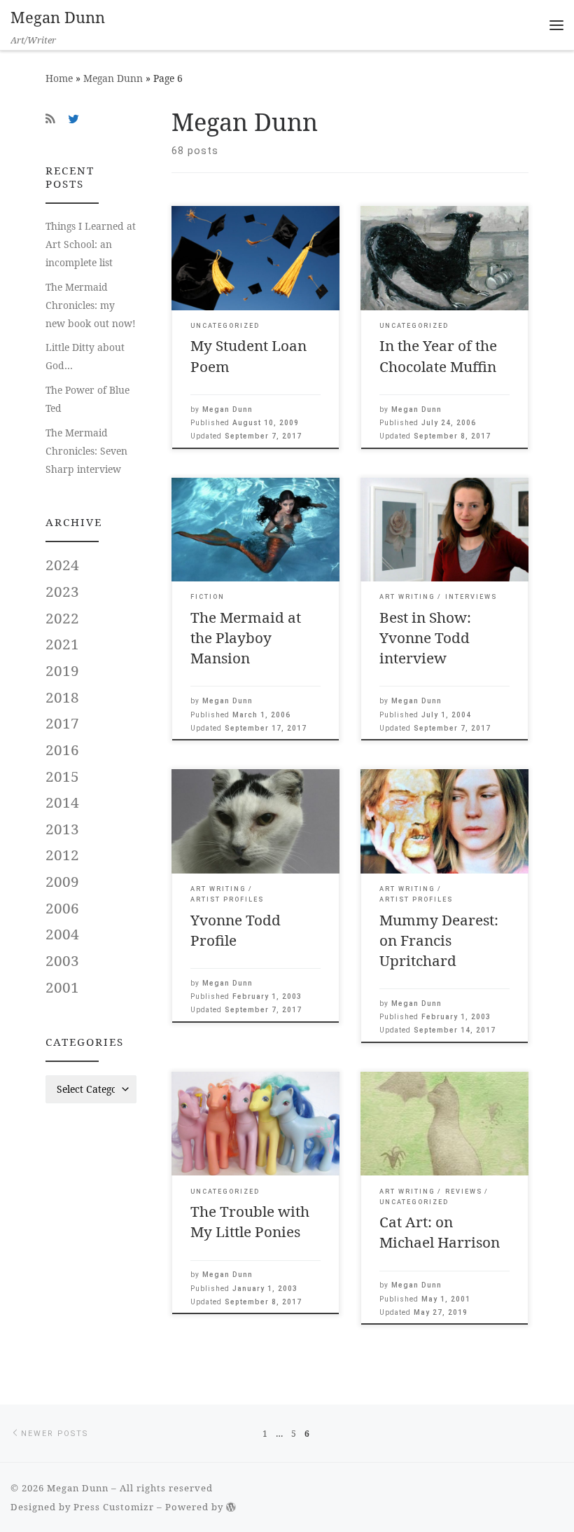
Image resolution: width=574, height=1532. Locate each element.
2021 (62, 644)
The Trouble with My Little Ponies (249, 1221)
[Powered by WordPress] (231, 1507)
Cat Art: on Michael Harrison (439, 1232)
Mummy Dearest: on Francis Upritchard (438, 940)
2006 (62, 908)
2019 (62, 670)
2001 (62, 987)
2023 (62, 591)
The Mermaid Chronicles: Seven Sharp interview (86, 451)
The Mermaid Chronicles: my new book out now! (91, 305)
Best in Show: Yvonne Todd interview (425, 637)
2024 (62, 564)
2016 (62, 749)
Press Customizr (114, 1506)
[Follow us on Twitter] (73, 118)
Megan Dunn (113, 78)
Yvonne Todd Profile (235, 930)
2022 (62, 618)
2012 (62, 855)
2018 (62, 697)
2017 (62, 723)
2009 (62, 881)
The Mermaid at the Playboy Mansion (245, 637)
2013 (62, 829)
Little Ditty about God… (85, 356)
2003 (62, 960)
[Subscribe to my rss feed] (50, 118)
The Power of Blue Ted (88, 399)
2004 (62, 934)
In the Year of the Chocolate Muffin (438, 355)
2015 (62, 776)
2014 (62, 802)
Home (59, 78)
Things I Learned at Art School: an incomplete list (91, 244)
